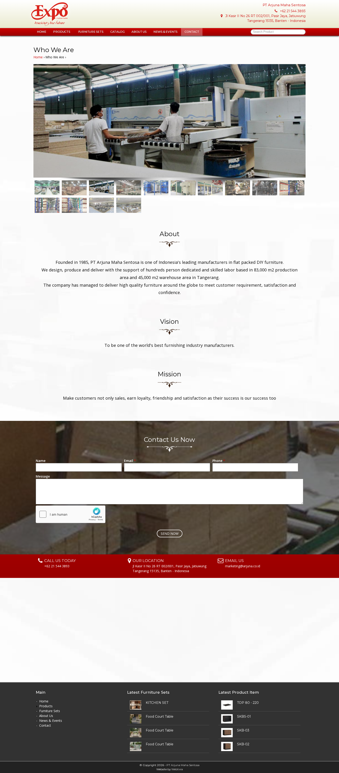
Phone (218, 460)
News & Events (165, 31)
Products (62, 31)
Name (40, 460)
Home (41, 31)
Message (43, 476)
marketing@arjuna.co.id (242, 566)
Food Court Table (159, 716)
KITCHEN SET (157, 703)
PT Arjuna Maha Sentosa (183, 765)
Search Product (263, 31)
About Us (138, 31)
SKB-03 (243, 730)
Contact (191, 31)
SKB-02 (243, 744)
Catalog (117, 31)
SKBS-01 (244, 716)
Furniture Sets (90, 31)
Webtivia (177, 769)
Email (130, 460)
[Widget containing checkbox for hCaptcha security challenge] (70, 514)
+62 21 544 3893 (293, 11)
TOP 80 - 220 (248, 703)
